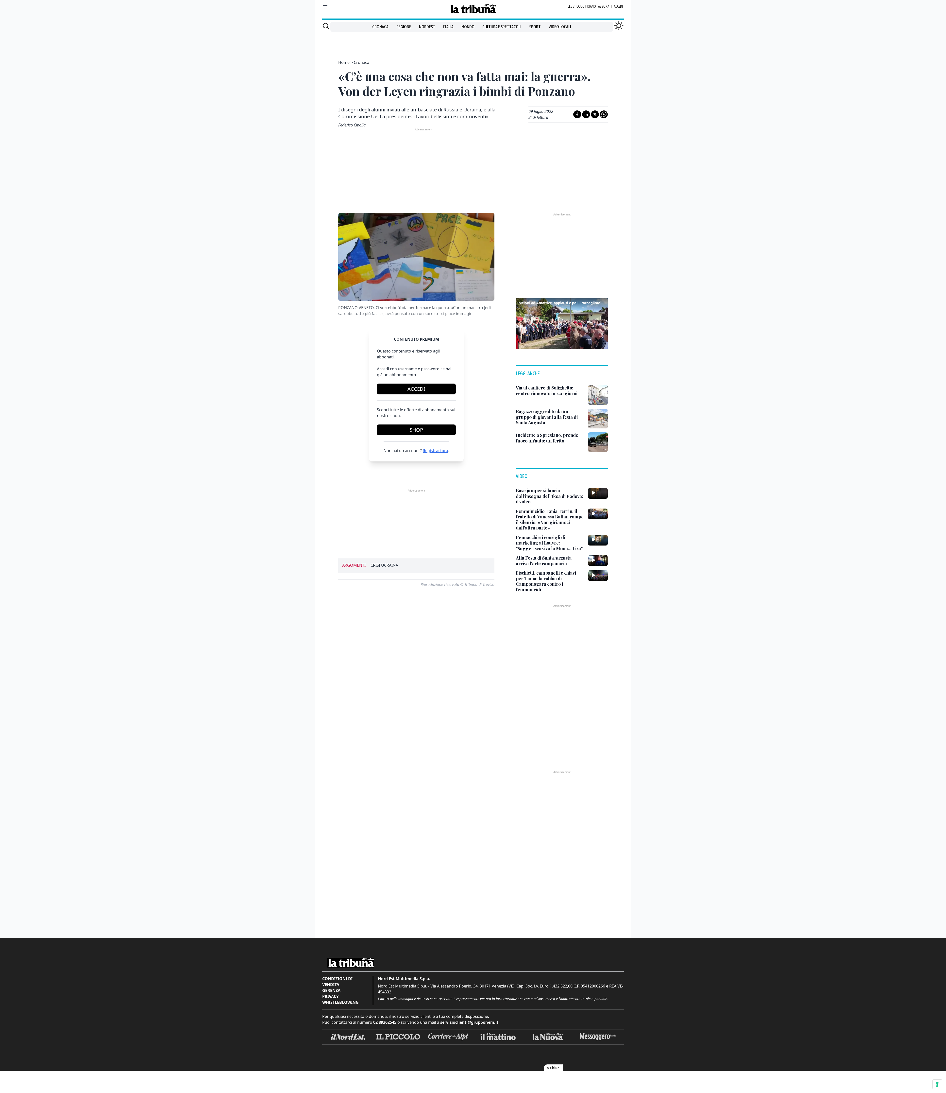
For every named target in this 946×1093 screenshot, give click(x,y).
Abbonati (605, 6)
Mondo (467, 26)
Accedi (618, 6)
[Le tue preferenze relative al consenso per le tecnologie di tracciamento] (937, 1084)
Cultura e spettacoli (501, 26)
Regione (403, 26)
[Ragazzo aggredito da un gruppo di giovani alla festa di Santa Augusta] (598, 418)
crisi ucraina (384, 565)
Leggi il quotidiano (582, 6)
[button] (562, 323)
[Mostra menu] (325, 7)
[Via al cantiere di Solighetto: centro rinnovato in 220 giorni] (598, 395)
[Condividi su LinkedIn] (586, 114)
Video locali (560, 26)
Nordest (427, 26)
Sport (535, 26)
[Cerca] (325, 26)
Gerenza (331, 990)
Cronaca (380, 26)
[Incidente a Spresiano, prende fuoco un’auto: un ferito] (598, 442)
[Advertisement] (473, 43)
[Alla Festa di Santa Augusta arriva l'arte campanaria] (598, 560)
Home (344, 62)
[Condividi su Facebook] (577, 114)
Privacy (330, 996)
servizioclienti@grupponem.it (469, 1022)
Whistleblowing (340, 1002)
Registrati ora (435, 450)
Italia (448, 26)
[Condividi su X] (595, 114)
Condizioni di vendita (337, 981)
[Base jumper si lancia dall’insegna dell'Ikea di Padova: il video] (598, 493)
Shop (416, 429)
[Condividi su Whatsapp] (604, 114)
